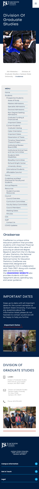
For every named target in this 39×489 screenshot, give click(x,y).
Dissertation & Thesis (16, 137)
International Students (15, 169)
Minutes (9, 214)
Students (8, 95)
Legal (3, 479)
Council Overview (13, 198)
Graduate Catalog (15, 128)
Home (7, 92)
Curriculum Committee (15, 201)
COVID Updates (11, 225)
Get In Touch (6, 471)
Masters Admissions (16, 103)
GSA (6, 217)
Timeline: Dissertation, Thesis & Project (16, 141)
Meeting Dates (12, 211)
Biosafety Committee (16, 160)
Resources (9, 188)
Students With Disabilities (13, 156)
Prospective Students (14, 98)
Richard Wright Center (17, 163)
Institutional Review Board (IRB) (15, 146)
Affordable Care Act (14, 172)
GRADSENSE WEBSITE (18, 273)
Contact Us (10, 222)
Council (8, 196)
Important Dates (14, 122)
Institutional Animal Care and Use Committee (17, 151)
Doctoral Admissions (16, 109)
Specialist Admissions (16, 106)
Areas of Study (13, 100)
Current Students (13, 125)
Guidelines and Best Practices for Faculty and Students (14, 180)
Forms (7, 175)
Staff (7, 220)
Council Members (13, 207)
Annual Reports (11, 185)
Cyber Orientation (15, 131)
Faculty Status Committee (16, 204)
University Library (14, 166)
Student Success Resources (13, 192)
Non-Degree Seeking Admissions (16, 113)
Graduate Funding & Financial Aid (16, 118)
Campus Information (9, 464)
